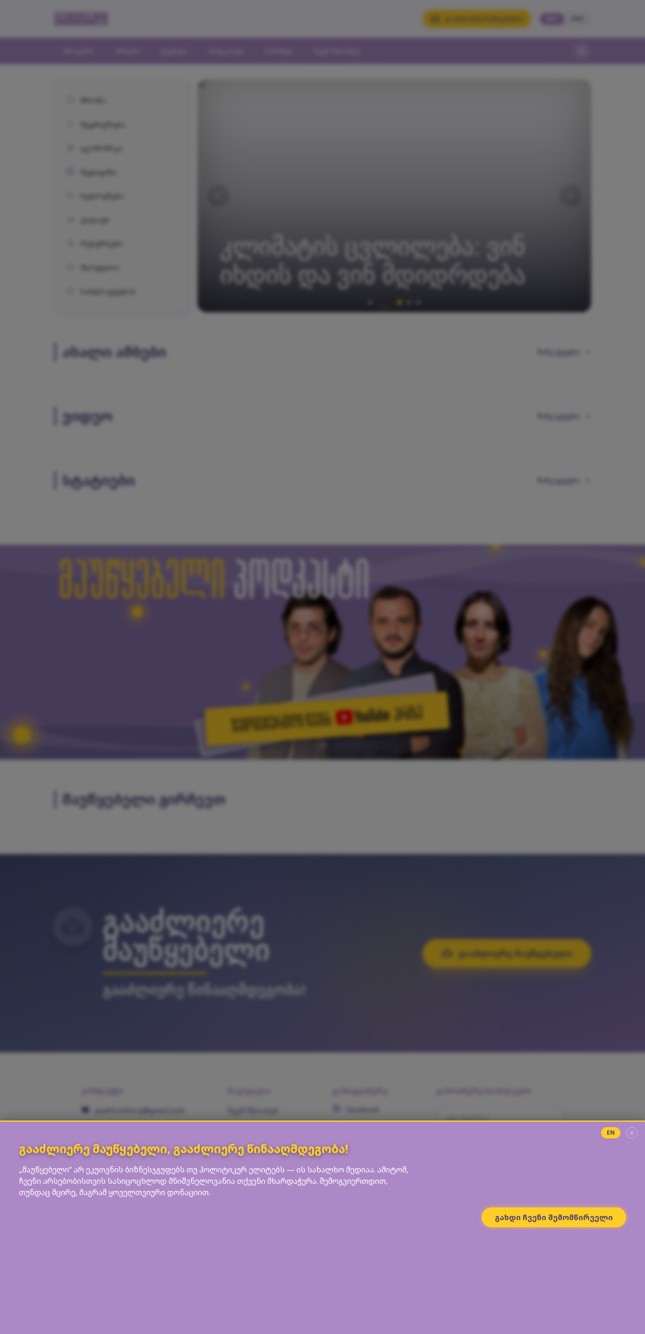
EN (611, 1133)
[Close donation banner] (631, 1132)
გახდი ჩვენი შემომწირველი (554, 1217)
